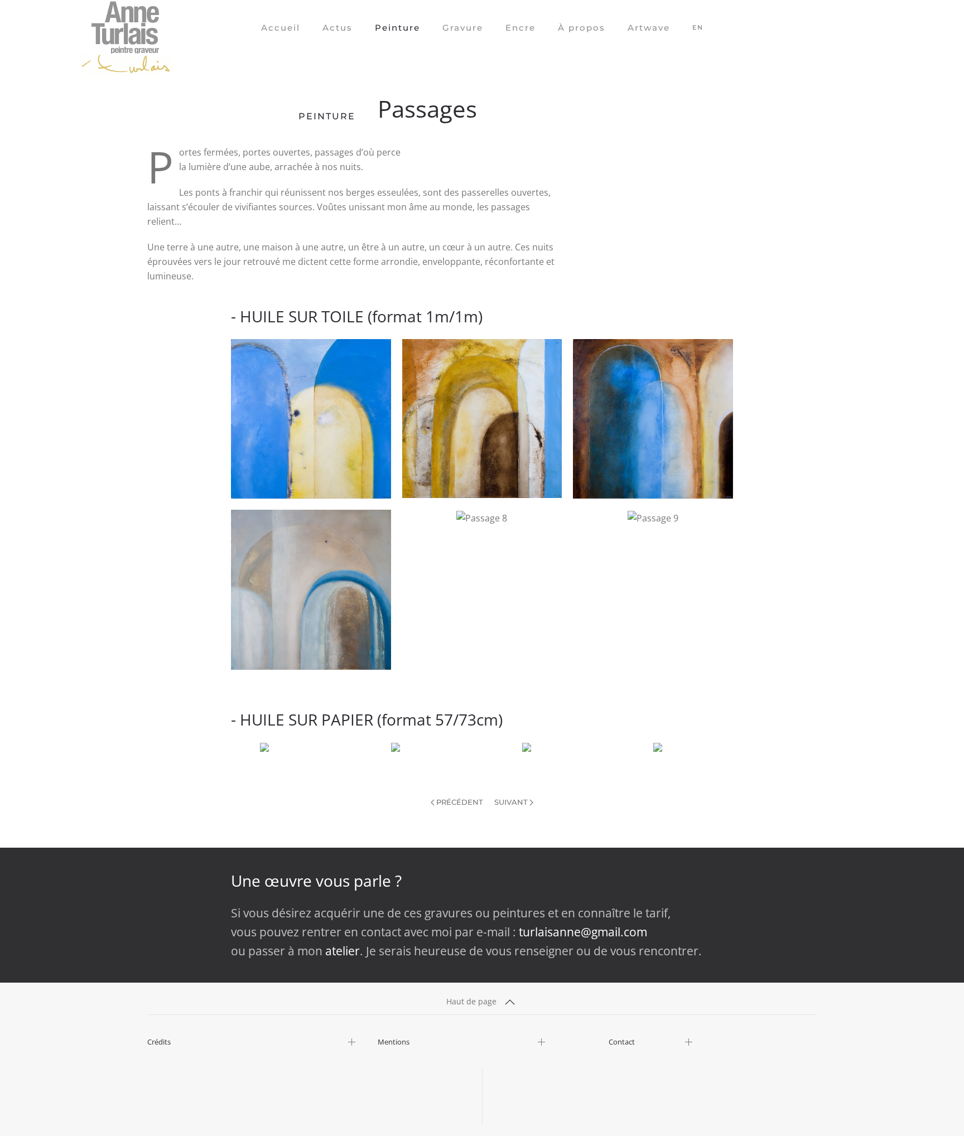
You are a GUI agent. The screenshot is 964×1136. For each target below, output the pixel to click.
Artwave (649, 27)
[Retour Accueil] (126, 28)
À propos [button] (581, 27)
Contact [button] (622, 1042)
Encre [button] (520, 27)
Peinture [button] (397, 27)
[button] (311, 419)
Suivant (511, 801)
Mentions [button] (393, 1042)
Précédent (459, 801)
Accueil (280, 27)
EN (697, 27)
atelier (342, 951)
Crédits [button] (159, 1042)
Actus (337, 27)
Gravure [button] (462, 27)
